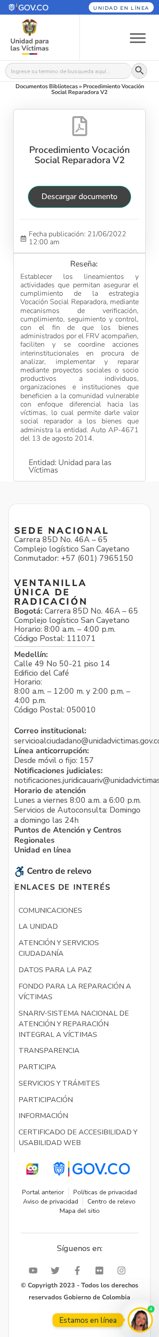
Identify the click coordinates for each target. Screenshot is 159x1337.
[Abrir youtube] (35, 1270)
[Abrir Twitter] (57, 1270)
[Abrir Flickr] (101, 1270)
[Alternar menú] (138, 37)
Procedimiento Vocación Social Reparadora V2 (79, 155)
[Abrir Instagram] (123, 1270)
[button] (34, 7)
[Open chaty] (140, 1320)
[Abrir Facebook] (79, 1270)
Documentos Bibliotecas (46, 86)
